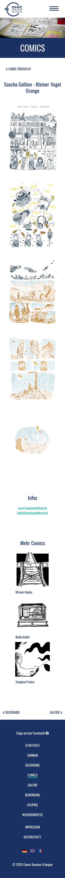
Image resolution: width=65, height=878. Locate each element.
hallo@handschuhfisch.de (32, 513)
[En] (32, 850)
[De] (25, 850)
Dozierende (12, 712)
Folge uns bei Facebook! (31, 733)
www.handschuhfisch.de (32, 508)
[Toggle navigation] (54, 9)
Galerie (55, 712)
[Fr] (40, 850)
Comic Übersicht (19, 69)
